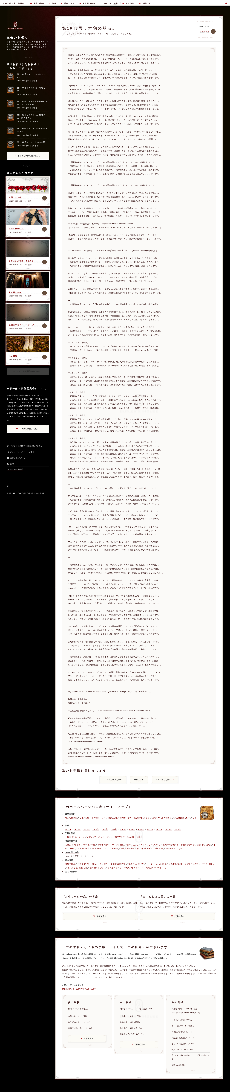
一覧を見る (179, 916)
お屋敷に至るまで (182, 818)
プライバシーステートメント (22, 452)
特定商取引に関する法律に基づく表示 (26, 446)
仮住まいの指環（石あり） (21, 261)
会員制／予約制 (127, 849)
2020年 (141, 829)
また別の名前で (114, 868)
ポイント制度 (118, 845)
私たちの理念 (71, 818)
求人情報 (130, 3)
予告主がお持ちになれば (123, 837)
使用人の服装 (83, 849)
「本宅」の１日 (208, 864)
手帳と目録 (69, 3)
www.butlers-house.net (32, 493)
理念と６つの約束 (153, 868)
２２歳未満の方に (118, 864)
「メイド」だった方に (156, 864)
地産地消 (159, 849)
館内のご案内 (132, 845)
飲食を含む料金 (188, 845)
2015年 (95, 829)
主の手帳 (226, 3)
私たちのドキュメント (133, 868)
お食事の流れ (103, 845)
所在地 (115, 849)
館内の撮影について (100, 849)
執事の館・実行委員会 (13, 3)
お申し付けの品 (110, 3)
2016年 (105, 829)
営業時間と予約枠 (170, 845)
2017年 (114, 829)
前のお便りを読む (114, 780)
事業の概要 (39, 3)
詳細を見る (101, 916)
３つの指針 (84, 818)
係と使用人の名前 (142, 818)
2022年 (159, 829)
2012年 (68, 829)
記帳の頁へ (89, 1039)
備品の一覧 (170, 849)
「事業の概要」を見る (29, 429)
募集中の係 (70, 864)
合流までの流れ (175, 864)
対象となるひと (204, 845)
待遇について (83, 864)
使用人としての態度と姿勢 (119, 818)
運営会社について (17, 458)
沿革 (54, 3)
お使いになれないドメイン (98, 837)
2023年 (168, 829)
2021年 (150, 829)
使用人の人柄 (15, 197)
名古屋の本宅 (89, 3)
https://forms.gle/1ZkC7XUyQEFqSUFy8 (79, 989)
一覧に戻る (139, 780)
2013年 (77, 829)
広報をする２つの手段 (162, 818)
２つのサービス (98, 818)
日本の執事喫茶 (16, 469)
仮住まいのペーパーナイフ (21, 325)
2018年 (123, 829)
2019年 (132, 829)
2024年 (177, 829)
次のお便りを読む (163, 780)
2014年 (86, 829)
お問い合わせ (148, 3)
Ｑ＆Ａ (140, 837)
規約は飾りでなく (97, 868)
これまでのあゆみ (72, 845)
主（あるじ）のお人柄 (77, 868)
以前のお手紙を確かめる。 (29, 156)
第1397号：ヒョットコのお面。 (32, 142)
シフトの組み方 (191, 864)
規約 (12, 464)
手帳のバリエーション (74, 837)
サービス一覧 (89, 845)
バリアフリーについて (150, 845)
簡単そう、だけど (136, 864)
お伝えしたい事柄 (99, 864)
